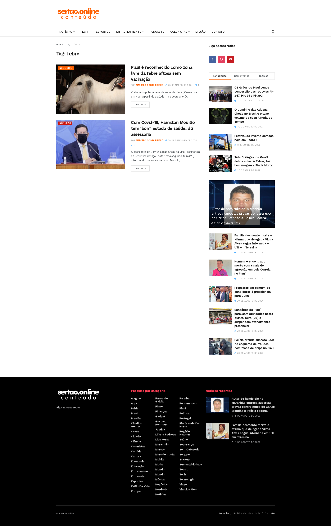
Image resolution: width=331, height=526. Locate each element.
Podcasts (157, 31)
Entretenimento (128, 31)
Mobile (159, 459)
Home (59, 44)
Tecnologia (186, 479)
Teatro (183, 469)
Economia (137, 461)
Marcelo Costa (165, 454)
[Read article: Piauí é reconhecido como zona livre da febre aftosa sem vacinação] (90, 89)
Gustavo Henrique (161, 423)
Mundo (160, 469)
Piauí (182, 408)
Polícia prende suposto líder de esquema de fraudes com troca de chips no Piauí (254, 344)
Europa (136, 491)
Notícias (65, 31)
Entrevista (137, 476)
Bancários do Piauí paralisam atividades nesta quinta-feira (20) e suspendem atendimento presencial (253, 318)
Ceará (135, 431)
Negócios (66, 68)
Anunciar (224, 513)
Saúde (183, 439)
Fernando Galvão (161, 400)
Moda (159, 464)
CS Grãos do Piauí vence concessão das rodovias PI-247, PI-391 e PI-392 (254, 91)
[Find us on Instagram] (221, 59)
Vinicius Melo (188, 489)
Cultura (136, 456)
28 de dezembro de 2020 (182, 140)
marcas (160, 449)
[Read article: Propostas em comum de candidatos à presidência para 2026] (220, 294)
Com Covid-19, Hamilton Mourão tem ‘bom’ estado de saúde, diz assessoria (163, 128)
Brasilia (136, 418)
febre (77, 44)
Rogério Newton (184, 433)
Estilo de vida (140, 486)
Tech (84, 31)
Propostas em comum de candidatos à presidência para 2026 (252, 292)
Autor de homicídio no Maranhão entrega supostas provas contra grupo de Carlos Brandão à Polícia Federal (241, 213)
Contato (218, 31)
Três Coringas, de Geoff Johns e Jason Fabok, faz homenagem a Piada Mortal (253, 161)
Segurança (186, 444)
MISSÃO (200, 31)
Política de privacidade (247, 513)
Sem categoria (189, 449)
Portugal (185, 418)
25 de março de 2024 (180, 85)
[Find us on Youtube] (230, 59)
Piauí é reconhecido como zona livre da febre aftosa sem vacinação (161, 73)
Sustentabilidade (190, 464)
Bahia (134, 408)
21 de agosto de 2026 (226, 223)
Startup (184, 459)
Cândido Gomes (136, 425)
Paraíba (184, 398)
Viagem (184, 484)
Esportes (103, 31)
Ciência (136, 441)
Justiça (160, 429)
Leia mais (142, 104)
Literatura (162, 439)
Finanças (161, 411)
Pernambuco (188, 403)
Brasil (134, 413)
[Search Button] (273, 31)
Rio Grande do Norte (189, 425)
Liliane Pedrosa (165, 434)
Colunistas (178, 31)
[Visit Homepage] (78, 13)
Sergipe (184, 454)
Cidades (136, 436)
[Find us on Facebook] (212, 59)
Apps (134, 403)
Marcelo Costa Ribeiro (149, 85)
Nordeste (161, 489)
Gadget (160, 416)
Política (184, 413)
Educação (137, 466)
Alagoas (136, 398)
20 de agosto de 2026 (250, 301)
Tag (68, 44)
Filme (159, 406)
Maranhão (162, 444)
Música (160, 479)
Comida (136, 451)
